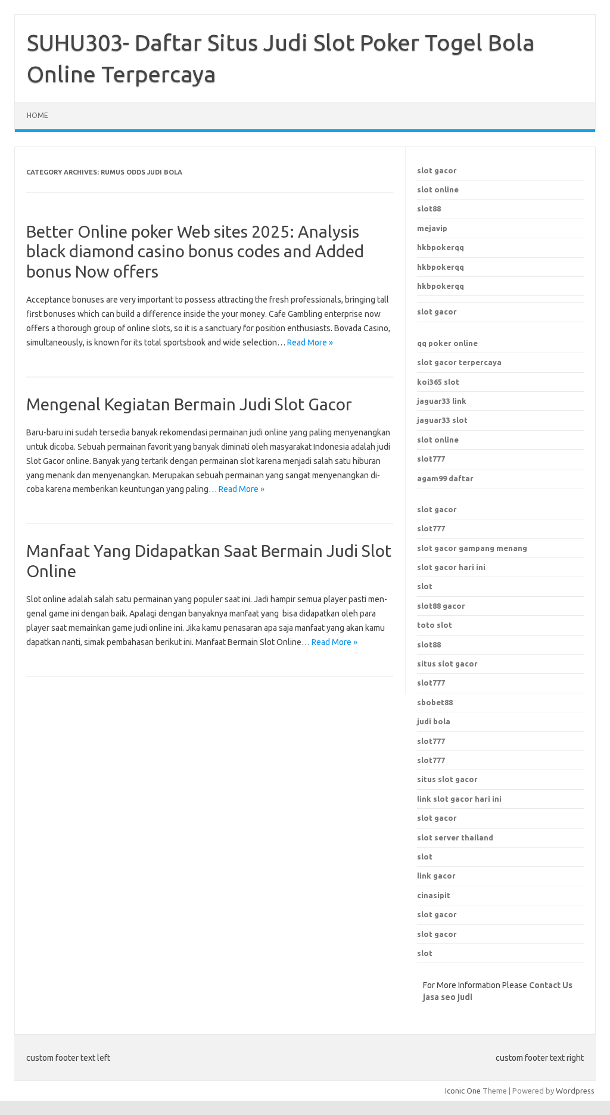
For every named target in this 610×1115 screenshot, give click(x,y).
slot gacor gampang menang (472, 548)
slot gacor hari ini (451, 567)
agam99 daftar (445, 478)
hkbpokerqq (440, 247)
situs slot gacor (447, 779)
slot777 (431, 458)
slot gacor (437, 170)
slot (424, 586)
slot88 (429, 208)
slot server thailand (455, 837)
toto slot (434, 625)
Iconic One (463, 1090)
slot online (438, 189)
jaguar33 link (441, 401)
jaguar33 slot (442, 420)
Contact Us (550, 985)
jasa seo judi (447, 997)
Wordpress (575, 1090)
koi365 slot (438, 382)
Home (37, 115)
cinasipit (433, 895)
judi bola (433, 721)
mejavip (432, 228)
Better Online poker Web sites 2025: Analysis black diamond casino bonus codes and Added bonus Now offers (195, 251)
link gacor (436, 875)
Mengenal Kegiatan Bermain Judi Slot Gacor (189, 404)
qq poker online (447, 343)
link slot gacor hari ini (459, 799)
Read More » (310, 342)
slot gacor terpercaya (459, 362)
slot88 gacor (441, 606)
